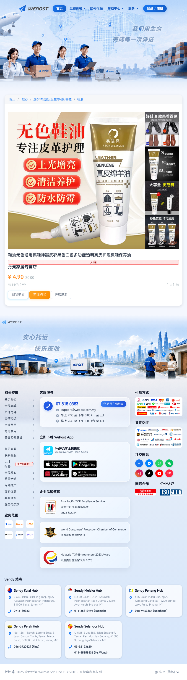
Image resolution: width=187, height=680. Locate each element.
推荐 (25, 99)
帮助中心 (114, 8)
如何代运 (96, 8)
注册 (160, 8)
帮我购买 (18, 294)
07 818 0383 (67, 403)
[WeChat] (169, 463)
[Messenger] (149, 463)
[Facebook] (139, 463)
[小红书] (169, 473)
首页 (59, 8)
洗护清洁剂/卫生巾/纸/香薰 (52, 99)
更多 (131, 8)
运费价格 (76, 8)
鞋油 (80, 99)
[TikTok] (149, 473)
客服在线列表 (114, 404)
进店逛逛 (61, 294)
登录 (150, 8)
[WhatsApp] (159, 463)
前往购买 (39, 294)
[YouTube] (159, 473)
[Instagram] (139, 473)
